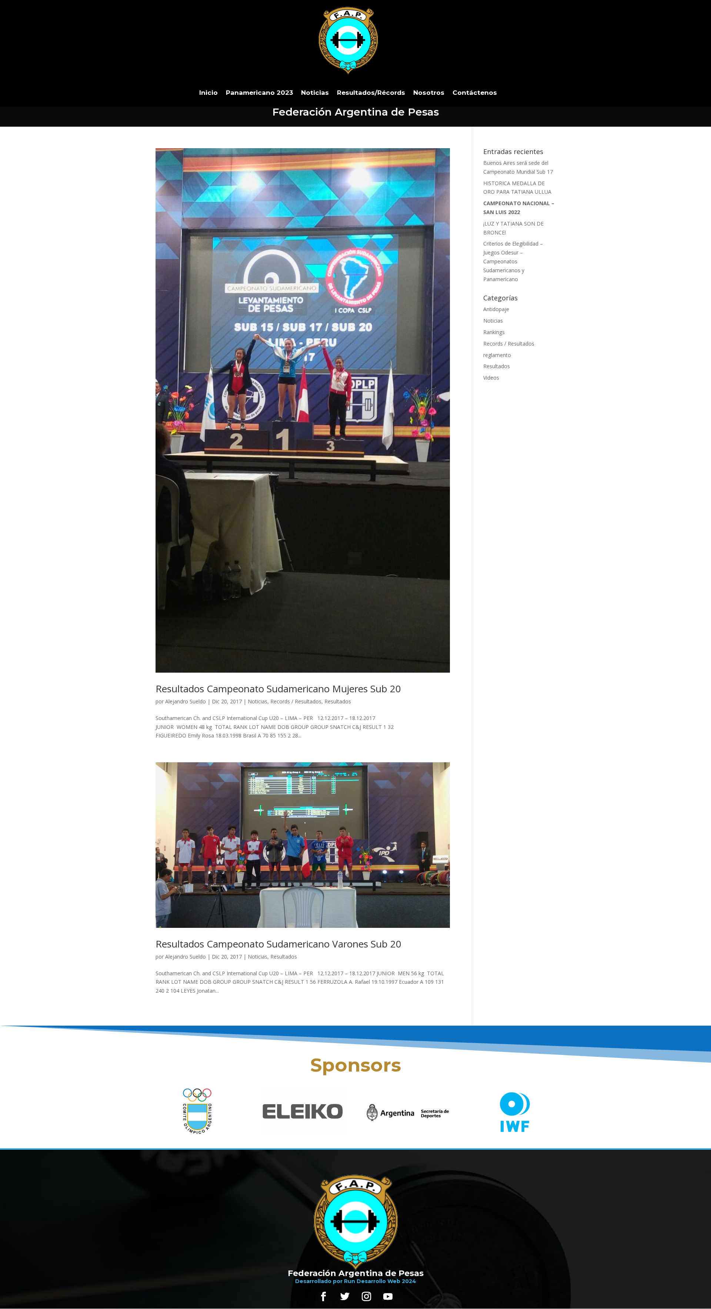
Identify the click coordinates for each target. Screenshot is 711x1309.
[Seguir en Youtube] (387, 1297)
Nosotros (428, 92)
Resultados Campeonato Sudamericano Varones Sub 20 (278, 943)
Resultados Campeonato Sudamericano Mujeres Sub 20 (278, 688)
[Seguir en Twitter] (345, 1297)
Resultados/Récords (371, 92)
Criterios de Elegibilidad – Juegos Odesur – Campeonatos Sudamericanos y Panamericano (513, 261)
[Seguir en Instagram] (366, 1297)
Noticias (315, 92)
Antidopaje (496, 309)
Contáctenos (475, 92)
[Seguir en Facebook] (323, 1297)
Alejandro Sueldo (185, 701)
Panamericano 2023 (259, 92)
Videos (491, 377)
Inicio (208, 92)
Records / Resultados (295, 701)
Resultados (337, 701)
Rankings (494, 332)
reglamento (497, 355)
